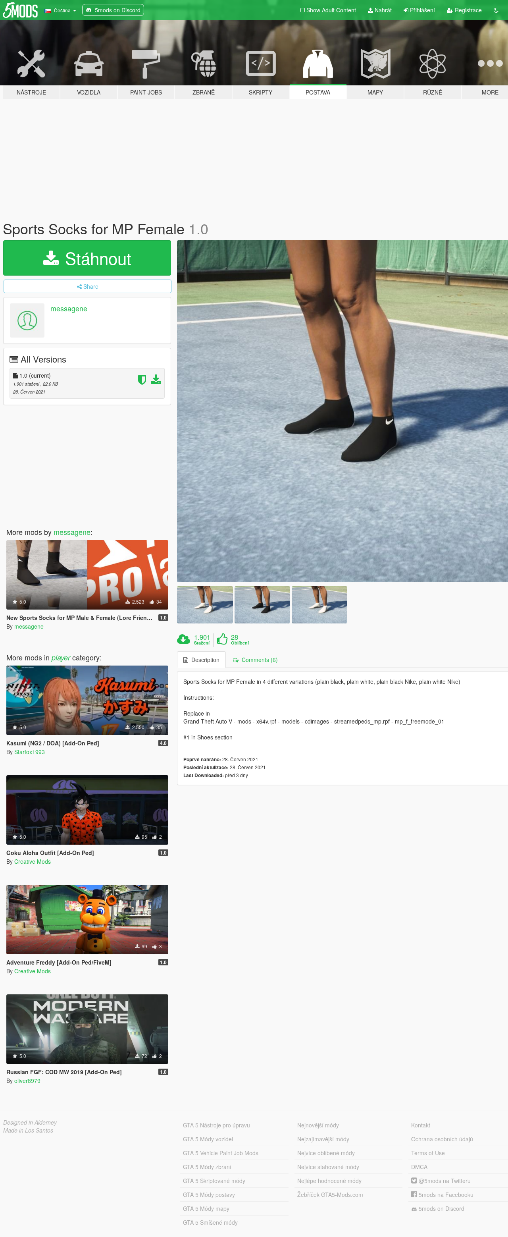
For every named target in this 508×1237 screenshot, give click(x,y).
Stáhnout (95, 258)
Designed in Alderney (30, 1122)
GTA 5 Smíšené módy (210, 1222)
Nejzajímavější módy (323, 1139)
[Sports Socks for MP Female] (205, 604)
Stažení (202, 643)
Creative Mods (32, 861)
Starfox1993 (29, 752)
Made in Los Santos (28, 1130)
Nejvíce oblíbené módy (326, 1153)
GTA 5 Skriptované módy (214, 1181)
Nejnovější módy (318, 1125)
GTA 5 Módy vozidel (208, 1139)
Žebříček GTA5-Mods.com (330, 1194)
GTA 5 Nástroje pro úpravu (216, 1125)
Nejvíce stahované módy (328, 1167)
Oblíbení (240, 643)
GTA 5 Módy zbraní (207, 1167)
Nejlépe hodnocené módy (329, 1181)
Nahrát (382, 10)
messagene (68, 308)
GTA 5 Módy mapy (206, 1208)
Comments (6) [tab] (258, 660)
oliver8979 (27, 1081)
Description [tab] (203, 660)
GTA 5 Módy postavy (209, 1194)
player (61, 657)
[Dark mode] (496, 10)
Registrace (467, 10)
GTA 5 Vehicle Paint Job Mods (220, 1153)
